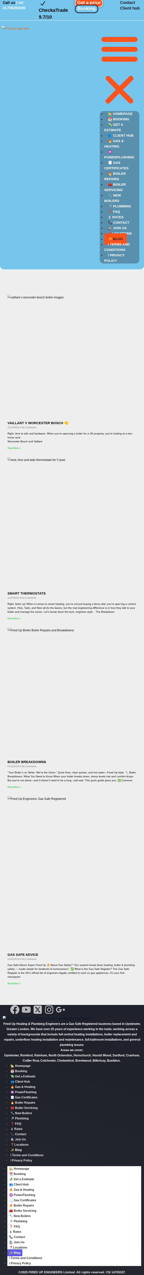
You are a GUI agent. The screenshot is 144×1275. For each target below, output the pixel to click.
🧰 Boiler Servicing (115, 187)
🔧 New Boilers (112, 198)
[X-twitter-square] (37, 1009)
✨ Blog (16, 1150)
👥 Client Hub (20, 1081)
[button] (119, 70)
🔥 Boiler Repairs (115, 176)
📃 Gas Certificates (116, 165)
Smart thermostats (27, 593)
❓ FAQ (15, 1123)
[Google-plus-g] (60, 1009)
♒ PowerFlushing (119, 154)
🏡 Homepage (20, 1065)
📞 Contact (18, 1134)
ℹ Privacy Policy (114, 258)
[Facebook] (15, 1009)
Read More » (14, 448)
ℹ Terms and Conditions (117, 247)
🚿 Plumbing (19, 1118)
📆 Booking (18, 1071)
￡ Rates (16, 1128)
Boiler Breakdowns (27, 762)
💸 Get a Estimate (113, 127)
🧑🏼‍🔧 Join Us (18, 1139)
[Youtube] (26, 1009)
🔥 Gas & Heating (114, 143)
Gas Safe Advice (23, 955)
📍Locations (19, 1144)
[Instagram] (49, 1009)
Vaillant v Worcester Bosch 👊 (38, 423)
